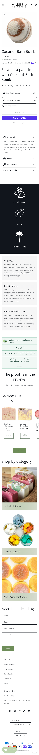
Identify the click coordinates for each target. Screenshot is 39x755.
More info (19, 366)
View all (19, 451)
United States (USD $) (18, 724)
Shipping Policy (9, 669)
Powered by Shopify (25, 750)
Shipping (4, 59)
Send (8, 648)
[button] (2, 5)
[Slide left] (15, 445)
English (18, 735)
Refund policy (8, 674)
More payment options (19, 123)
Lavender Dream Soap (24, 425)
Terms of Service (9, 664)
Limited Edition (11, 506)
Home (6, 683)
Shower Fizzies (11, 551)
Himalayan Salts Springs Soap (8, 426)
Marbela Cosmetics (17, 750)
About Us (7, 660)
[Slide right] (24, 445)
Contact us (7, 678)
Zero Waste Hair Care (14, 597)
